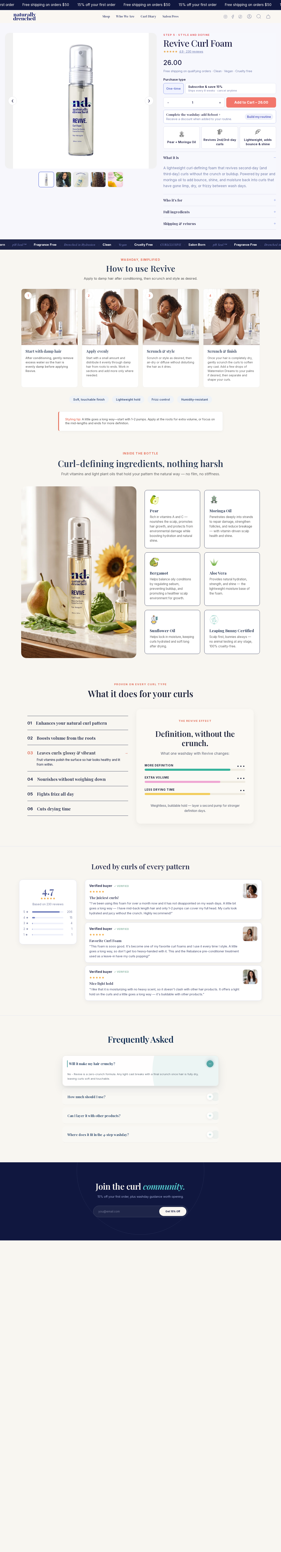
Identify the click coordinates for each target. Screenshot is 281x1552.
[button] (106, 17)
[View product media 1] (46, 179)
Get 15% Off (172, 1211)
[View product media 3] (80, 179)
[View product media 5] (115, 179)
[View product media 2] (63, 179)
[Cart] (268, 16)
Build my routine (259, 116)
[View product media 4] (98, 179)
